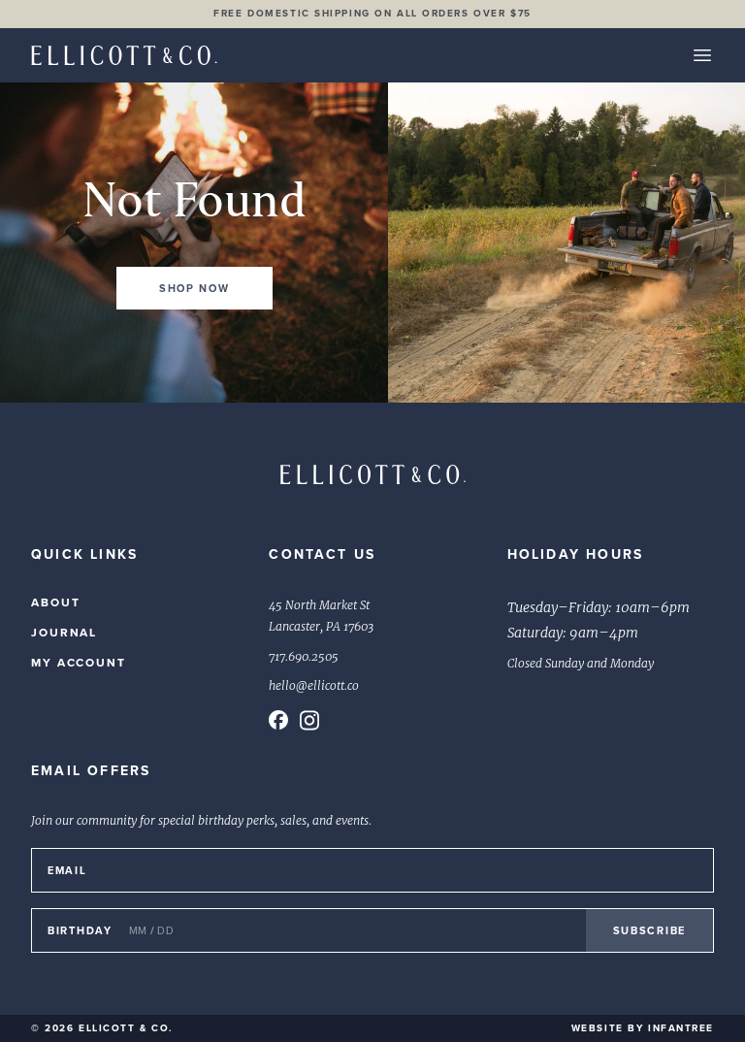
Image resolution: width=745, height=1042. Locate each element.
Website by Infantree (642, 1028)
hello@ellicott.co (314, 686)
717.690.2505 (304, 657)
